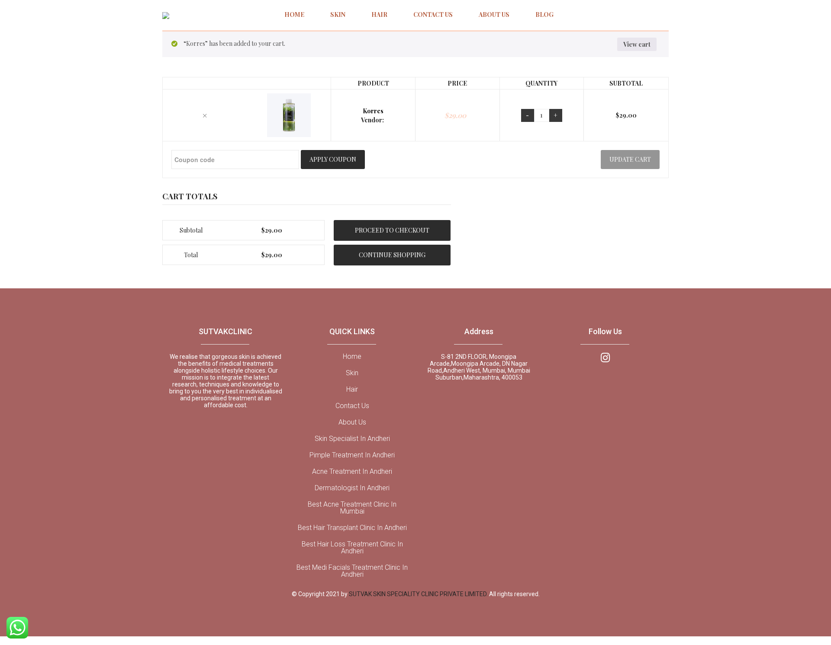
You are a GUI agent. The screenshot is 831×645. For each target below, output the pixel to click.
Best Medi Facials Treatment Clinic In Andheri (352, 571)
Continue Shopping (392, 255)
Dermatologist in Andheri (352, 488)
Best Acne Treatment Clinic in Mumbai (352, 508)
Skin (352, 373)
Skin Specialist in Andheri (352, 438)
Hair (352, 389)
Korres (373, 111)
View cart (637, 44)
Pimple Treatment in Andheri (352, 455)
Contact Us (352, 405)
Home (352, 356)
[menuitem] (294, 15)
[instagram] (605, 356)
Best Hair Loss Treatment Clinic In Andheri (352, 548)
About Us (352, 422)
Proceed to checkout (392, 230)
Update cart (630, 159)
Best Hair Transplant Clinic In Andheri (352, 527)
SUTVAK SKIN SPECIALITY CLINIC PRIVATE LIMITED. (419, 594)
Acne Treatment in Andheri (352, 471)
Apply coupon (332, 159)
